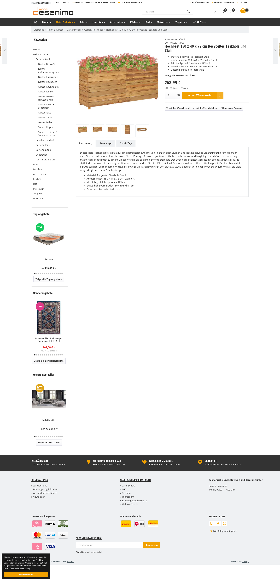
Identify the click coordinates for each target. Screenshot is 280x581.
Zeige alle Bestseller (49, 442)
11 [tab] (54, 273)
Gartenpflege (43, 145)
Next (158, 89)
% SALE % (198, 22)
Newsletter (39, 496)
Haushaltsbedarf (45, 140)
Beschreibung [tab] (85, 143)
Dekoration (41, 154)
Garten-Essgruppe (48, 77)
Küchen (134, 22)
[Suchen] (188, 11)
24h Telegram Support (132, 2)
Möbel (45, 22)
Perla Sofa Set (48, 420)
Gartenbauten (43, 149)
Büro (82, 22)
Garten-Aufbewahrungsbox (48, 70)
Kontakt (243, 2)
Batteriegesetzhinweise (134, 500)
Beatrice (49, 259)
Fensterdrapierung (46, 159)
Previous (82, 89)
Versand (184, 88)
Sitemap (126, 493)
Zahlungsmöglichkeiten (45, 489)
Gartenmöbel (43, 59)
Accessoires (116, 22)
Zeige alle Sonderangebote (49, 360)
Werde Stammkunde (161, 461)
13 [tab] (58, 273)
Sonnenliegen (45, 127)
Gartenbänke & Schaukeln (46, 106)
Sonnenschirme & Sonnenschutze (47, 133)
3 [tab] (38, 273)
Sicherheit (211, 461)
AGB (124, 489)
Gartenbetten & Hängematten (46, 98)
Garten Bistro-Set (47, 64)
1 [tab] (34, 273)
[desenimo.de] (84, 11)
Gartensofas (44, 112)
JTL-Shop (245, 561)
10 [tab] (52, 273)
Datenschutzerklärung (20, 568)
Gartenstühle (45, 117)
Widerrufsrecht (130, 504)
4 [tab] (40, 273)
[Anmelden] (215, 11)
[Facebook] (218, 523)
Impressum (128, 496)
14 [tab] (60, 273)
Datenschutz (128, 485)
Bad (148, 22)
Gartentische (45, 122)
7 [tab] (46, 273)
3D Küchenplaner (200, 2)
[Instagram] (224, 523)
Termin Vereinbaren (224, 2)
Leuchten (98, 22)
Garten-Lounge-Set (48, 86)
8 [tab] (48, 273)
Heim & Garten (64, 22)
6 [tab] (44, 273)
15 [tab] (62, 273)
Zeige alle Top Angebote (48, 279)
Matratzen (162, 22)
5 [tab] (42, 273)
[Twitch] (212, 523)
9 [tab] (50, 273)
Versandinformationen (45, 493)
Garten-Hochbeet (185, 75)
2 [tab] (36, 273)
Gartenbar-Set (45, 91)
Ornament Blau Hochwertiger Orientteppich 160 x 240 (48, 340)
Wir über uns (40, 485)
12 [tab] (56, 273)
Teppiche (180, 22)
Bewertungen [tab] (106, 143)
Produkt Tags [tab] (126, 143)
